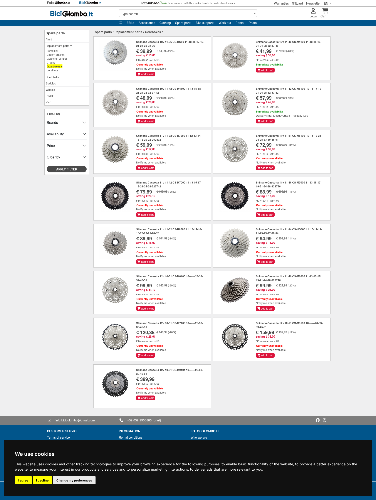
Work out (225, 22)
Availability (55, 133)
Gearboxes (153, 32)
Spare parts (183, 22)
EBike (130, 22)
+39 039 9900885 (139, 420)
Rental (239, 22)
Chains (51, 62)
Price (51, 145)
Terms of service (58, 437)
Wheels (50, 90)
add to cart (147, 74)
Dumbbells (52, 77)
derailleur (52, 70)
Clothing (165, 22)
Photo (253, 22)
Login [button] (313, 16)
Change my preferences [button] (74, 480)
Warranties (281, 3)
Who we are (199, 437)
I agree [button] (23, 480)
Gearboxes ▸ (54, 66)
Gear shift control (57, 58)
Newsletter (313, 3)
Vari (48, 102)
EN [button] (326, 3)
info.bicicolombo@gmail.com (75, 420)
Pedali (50, 96)
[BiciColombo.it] (80, 13)
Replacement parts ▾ (59, 46)
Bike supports (205, 22)
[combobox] (188, 13)
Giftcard (297, 3)
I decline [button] (42, 480)
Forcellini (52, 50)
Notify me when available (151, 68)
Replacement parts (128, 32)
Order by (53, 157)
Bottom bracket (55, 54)
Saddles (51, 83)
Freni (49, 39)
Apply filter (66, 169)
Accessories (147, 22)
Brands (52, 122)
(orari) (157, 420)
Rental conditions (131, 437)
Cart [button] (324, 16)
